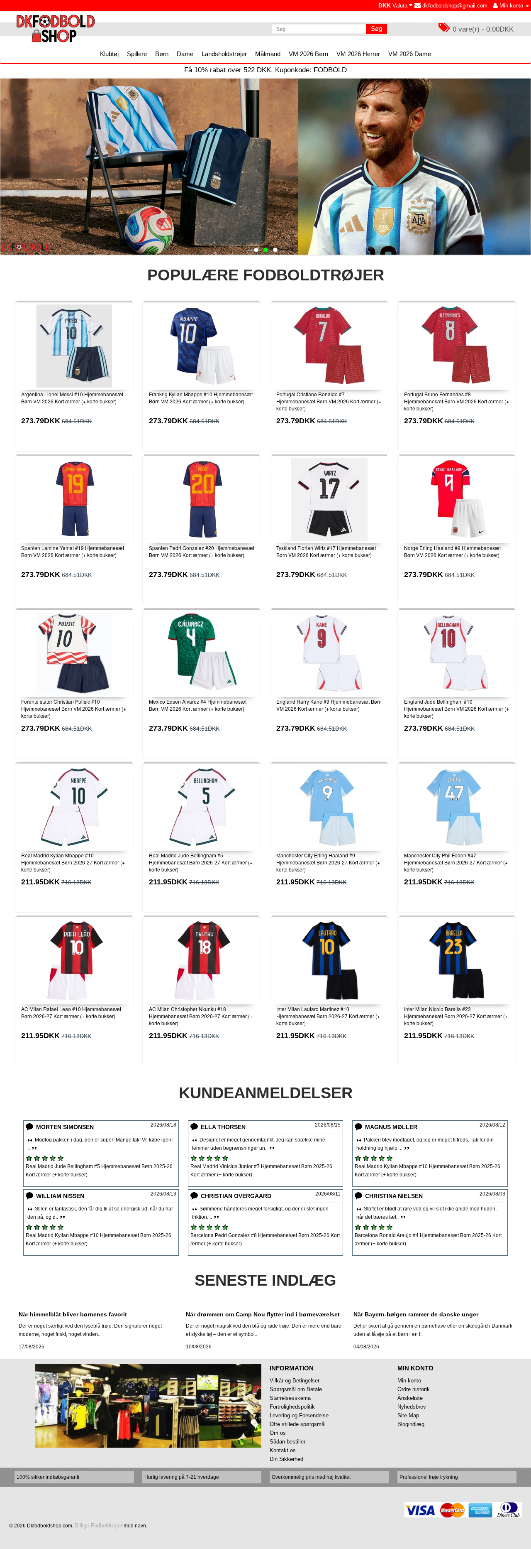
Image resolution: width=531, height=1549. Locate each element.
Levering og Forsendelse (299, 1415)
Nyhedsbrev (411, 1407)
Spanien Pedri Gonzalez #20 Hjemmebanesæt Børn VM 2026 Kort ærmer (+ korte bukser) (201, 551)
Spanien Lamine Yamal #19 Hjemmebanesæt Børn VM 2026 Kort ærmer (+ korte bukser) (72, 551)
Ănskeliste (410, 1398)
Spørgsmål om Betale (296, 1389)
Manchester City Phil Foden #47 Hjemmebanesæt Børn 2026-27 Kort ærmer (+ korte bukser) (456, 862)
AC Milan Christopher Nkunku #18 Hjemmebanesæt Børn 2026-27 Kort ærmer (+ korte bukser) (201, 1015)
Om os (278, 1433)
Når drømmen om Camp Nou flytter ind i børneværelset (263, 1314)
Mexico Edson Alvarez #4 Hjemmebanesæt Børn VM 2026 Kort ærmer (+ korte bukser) (197, 705)
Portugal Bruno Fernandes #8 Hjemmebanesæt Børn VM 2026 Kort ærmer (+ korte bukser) (456, 401)
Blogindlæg (410, 1424)
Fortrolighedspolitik (292, 1407)
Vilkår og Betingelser (294, 1380)
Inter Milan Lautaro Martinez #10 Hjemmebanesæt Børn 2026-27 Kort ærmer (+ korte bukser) (328, 1015)
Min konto (409, 1380)
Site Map (408, 1415)
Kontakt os (283, 1450)
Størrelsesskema (290, 1398)
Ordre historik (413, 1389)
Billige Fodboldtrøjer (98, 1525)
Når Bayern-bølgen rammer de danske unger (415, 1314)
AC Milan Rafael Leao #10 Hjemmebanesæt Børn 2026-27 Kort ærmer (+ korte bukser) (71, 1012)
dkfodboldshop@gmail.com (454, 5)
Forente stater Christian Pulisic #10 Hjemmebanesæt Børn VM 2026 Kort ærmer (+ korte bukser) (73, 708)
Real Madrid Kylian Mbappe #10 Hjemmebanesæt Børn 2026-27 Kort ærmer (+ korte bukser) (73, 862)
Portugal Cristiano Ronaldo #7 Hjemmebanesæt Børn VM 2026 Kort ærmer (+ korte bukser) (328, 401)
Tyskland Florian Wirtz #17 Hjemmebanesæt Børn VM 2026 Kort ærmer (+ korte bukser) (326, 551)
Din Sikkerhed (286, 1459)
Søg (376, 28)
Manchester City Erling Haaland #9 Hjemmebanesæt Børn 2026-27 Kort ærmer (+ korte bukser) (328, 862)
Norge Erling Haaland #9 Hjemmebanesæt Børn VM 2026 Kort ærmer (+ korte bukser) (452, 551)
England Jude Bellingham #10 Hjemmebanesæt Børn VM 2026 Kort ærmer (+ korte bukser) (456, 708)
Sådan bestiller (287, 1442)
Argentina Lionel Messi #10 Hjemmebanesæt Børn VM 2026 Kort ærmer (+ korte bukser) (72, 397)
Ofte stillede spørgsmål (298, 1424)
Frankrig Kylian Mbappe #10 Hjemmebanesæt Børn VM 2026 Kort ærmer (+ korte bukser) (201, 397)
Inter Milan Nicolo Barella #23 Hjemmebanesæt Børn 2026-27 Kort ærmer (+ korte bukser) (456, 1015)
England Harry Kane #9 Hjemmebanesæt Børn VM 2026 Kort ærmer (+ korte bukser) (329, 705)
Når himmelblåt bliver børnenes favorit (73, 1314)
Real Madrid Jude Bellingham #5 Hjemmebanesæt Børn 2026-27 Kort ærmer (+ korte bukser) (201, 862)
